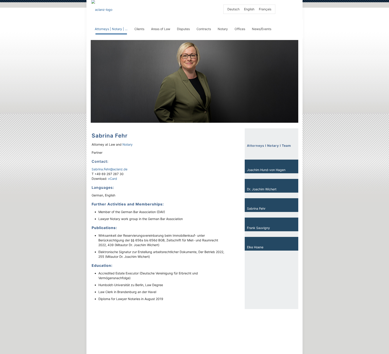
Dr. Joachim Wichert (261, 189)
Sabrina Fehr (256, 208)
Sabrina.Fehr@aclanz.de (109, 169)
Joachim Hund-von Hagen (266, 170)
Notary (127, 144)
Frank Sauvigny (258, 228)
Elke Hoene (255, 247)
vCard (112, 178)
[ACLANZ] (101, 9)
